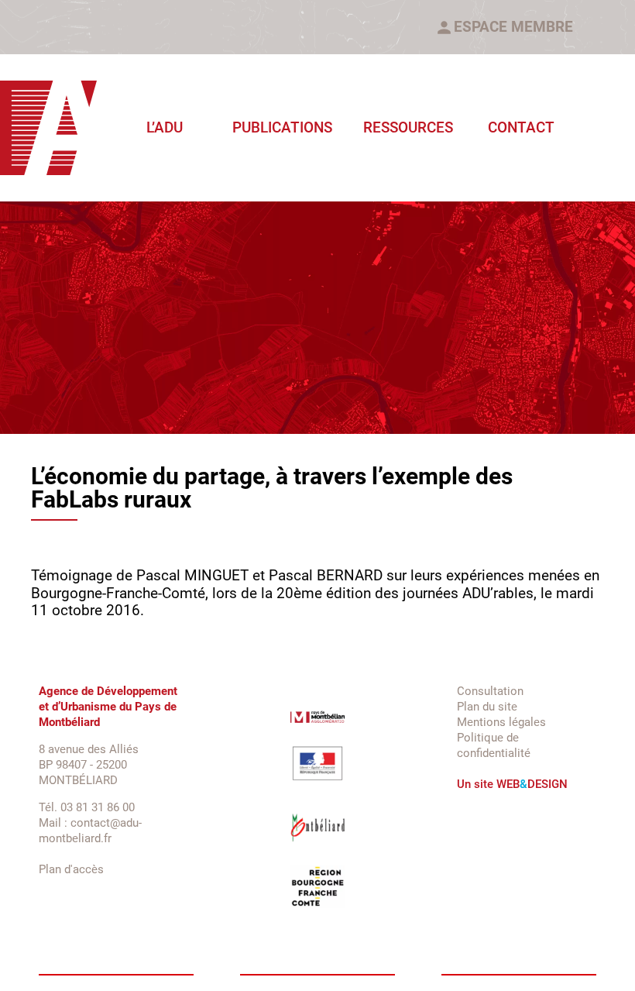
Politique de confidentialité (493, 745)
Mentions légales (501, 722)
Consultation (490, 691)
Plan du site (487, 707)
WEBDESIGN (532, 784)
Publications (282, 127)
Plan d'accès (71, 869)
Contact (521, 127)
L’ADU (164, 127)
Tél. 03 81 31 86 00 (87, 807)
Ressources (408, 127)
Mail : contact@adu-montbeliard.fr (90, 830)
